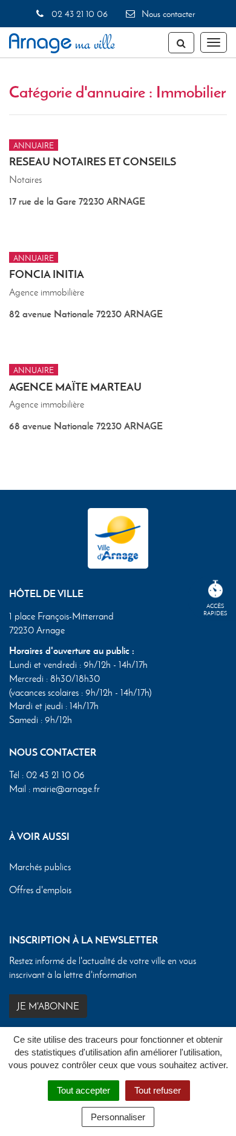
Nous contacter (167, 13)
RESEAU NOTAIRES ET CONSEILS (92, 161)
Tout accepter (83, 1090)
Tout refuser (157, 1090)
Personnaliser (118, 1117)
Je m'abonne (48, 1006)
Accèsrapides (215, 609)
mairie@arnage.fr (66, 788)
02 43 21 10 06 (78, 13)
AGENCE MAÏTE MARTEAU (75, 387)
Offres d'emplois (40, 890)
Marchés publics (40, 867)
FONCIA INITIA (46, 274)
